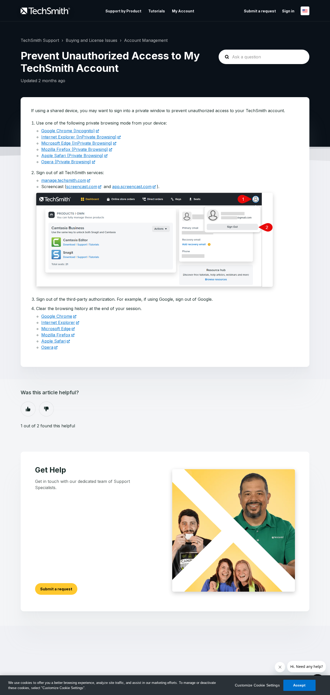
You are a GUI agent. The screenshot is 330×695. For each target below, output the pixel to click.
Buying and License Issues (91, 40)
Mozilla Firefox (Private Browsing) (74, 149)
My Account (183, 11)
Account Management (146, 40)
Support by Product (123, 11)
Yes (28, 408)
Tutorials (156, 11)
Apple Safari (53, 341)
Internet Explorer (58, 322)
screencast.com (81, 186)
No (46, 408)
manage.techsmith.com (63, 180)
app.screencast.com (132, 186)
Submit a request (260, 11)
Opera (47, 347)
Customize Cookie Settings (257, 685)
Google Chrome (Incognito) (68, 130)
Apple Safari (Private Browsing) (72, 155)
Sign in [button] (288, 11)
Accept (299, 685)
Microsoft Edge (56, 328)
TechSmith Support (40, 40)
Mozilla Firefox (55, 334)
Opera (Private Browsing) (66, 161)
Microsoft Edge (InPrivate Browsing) (76, 143)
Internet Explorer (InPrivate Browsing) (79, 137)
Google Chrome (56, 316)
